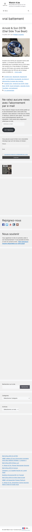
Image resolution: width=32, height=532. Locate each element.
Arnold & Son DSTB (18, 83)
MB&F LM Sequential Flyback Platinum (13, 480)
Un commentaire (9, 90)
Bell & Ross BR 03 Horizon (10, 468)
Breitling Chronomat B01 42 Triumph (13, 475)
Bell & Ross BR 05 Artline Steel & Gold (13, 477)
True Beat (5, 88)
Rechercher (24, 387)
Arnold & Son (8, 76)
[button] (28, 11)
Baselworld (16, 76)
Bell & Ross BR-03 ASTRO (10, 456)
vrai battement (13, 88)
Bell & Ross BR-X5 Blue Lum (10, 463)
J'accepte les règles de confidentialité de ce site (16, 154)
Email (3, 149)
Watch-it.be (14, 2)
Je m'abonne (8, 130)
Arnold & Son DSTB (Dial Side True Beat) (14, 29)
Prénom (4, 143)
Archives (4, 406)
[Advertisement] (16, 197)
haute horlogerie (15, 86)
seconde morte (24, 86)
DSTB (7, 86)
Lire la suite (18, 72)
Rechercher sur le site (8, 384)
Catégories (5, 395)
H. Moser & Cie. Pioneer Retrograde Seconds (15, 465)
